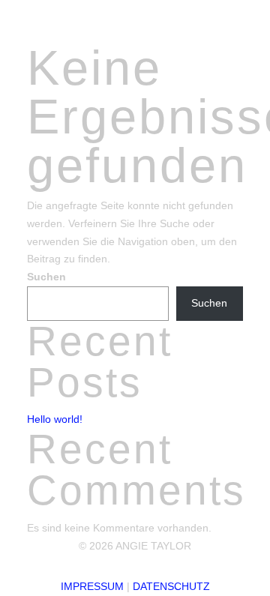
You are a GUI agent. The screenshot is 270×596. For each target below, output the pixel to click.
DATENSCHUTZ (171, 586)
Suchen (46, 277)
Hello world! (54, 419)
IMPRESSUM (92, 586)
